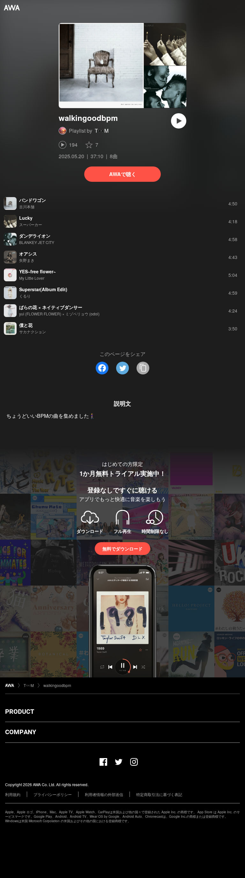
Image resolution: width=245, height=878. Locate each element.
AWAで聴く (122, 174)
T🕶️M (101, 130)
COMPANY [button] (20, 732)
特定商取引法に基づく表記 (159, 794)
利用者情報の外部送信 (104, 794)
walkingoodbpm (57, 685)
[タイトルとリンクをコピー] (143, 368)
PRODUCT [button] (19, 711)
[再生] (178, 121)
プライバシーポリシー (52, 794)
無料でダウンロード (122, 548)
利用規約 (12, 794)
